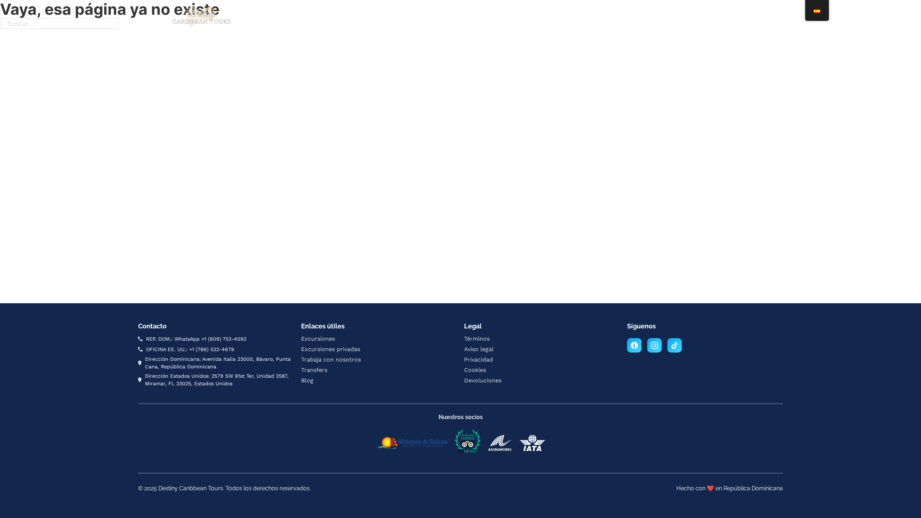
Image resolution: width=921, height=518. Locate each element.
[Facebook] (634, 345)
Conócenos (579, 18)
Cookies (475, 370)
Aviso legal (479, 349)
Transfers (517, 18)
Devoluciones (483, 380)
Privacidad (478, 359)
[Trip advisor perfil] (467, 443)
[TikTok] (674, 345)
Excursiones (342, 18)
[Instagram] (654, 345)
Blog (546, 18)
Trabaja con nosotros (465, 18)
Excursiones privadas (397, 18)
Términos (477, 338)
